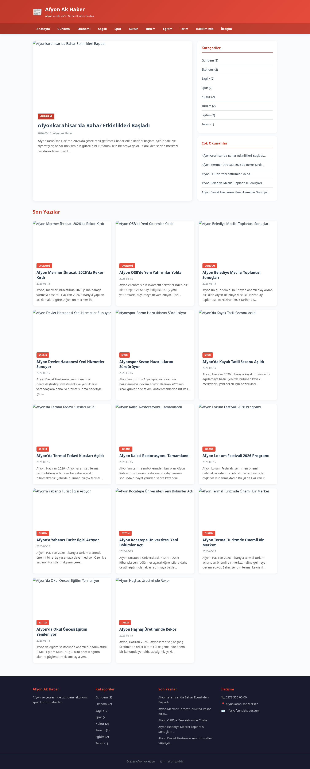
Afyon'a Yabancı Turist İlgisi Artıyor (67, 540)
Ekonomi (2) (210, 69)
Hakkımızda (204, 29)
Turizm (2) (209, 106)
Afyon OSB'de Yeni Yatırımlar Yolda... (227, 174)
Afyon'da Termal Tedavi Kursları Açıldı (70, 455)
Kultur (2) (208, 97)
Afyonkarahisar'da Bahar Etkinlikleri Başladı (94, 125)
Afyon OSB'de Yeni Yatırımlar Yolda (150, 272)
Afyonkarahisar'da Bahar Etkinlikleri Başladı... (234, 156)
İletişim (226, 29)
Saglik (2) (208, 78)
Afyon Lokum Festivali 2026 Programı (235, 455)
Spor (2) (207, 88)
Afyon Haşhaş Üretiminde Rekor (148, 629)
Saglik (102, 29)
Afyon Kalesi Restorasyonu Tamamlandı (154, 455)
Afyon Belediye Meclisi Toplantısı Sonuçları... (233, 183)
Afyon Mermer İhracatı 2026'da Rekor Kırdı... (233, 165)
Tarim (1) (208, 124)
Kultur (133, 29)
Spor (118, 29)
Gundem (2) (210, 60)
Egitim (168, 29)
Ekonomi (83, 29)
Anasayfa (43, 29)
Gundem (63, 29)
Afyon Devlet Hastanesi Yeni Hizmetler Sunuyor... (236, 192)
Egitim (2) (208, 115)
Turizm (150, 29)
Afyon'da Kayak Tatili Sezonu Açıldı (233, 361)
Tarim (184, 29)
